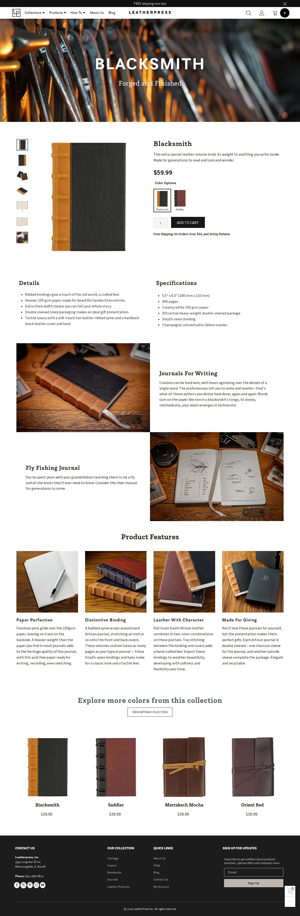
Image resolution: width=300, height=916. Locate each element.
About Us (97, 12)
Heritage (113, 858)
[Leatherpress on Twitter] (23, 885)
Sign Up (253, 883)
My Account (161, 887)
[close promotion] (284, 3)
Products (56, 12)
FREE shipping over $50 (150, 3)
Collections (33, 12)
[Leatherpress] (16, 13)
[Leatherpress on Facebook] (17, 885)
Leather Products (118, 887)
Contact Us (161, 879)
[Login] (262, 13)
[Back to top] (290, 901)
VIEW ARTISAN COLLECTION (150, 712)
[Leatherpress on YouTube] (42, 885)
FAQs (157, 865)
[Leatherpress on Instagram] (36, 885)
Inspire (111, 865)
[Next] (138, 192)
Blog (112, 12)
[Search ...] (248, 13)
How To (76, 12)
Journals (112, 879)
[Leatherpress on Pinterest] (30, 885)
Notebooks (114, 872)
